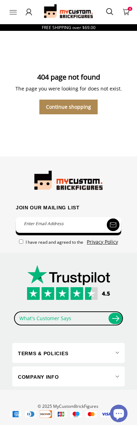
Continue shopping (68, 106)
